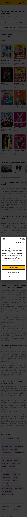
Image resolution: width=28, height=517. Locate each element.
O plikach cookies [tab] (20, 242)
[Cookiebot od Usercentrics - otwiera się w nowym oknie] (19, 239)
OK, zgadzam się (13, 267)
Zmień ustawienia (12, 272)
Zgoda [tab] (4, 242)
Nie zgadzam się (13, 276)
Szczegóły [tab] (11, 242)
